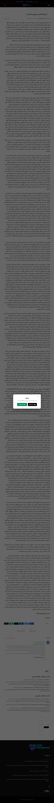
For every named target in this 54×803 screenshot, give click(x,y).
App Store (31, 404)
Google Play (21, 404)
